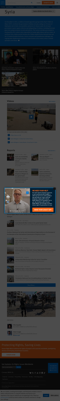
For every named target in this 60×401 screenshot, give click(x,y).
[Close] (54, 189)
